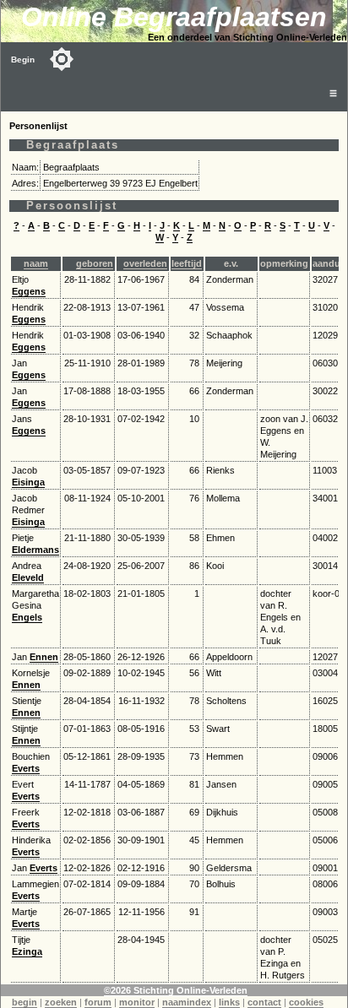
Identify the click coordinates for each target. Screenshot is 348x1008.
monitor (137, 1002)
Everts (26, 768)
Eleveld (28, 577)
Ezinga (27, 951)
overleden (145, 263)
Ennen (44, 657)
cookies (306, 1002)
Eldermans (35, 550)
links (229, 1002)
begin (24, 1002)
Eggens (29, 291)
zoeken (61, 1002)
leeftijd (186, 263)
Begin (23, 59)
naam (36, 263)
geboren (94, 263)
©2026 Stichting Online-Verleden (175, 990)
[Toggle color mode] (62, 59)
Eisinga (28, 482)
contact (264, 1002)
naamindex (186, 1002)
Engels (27, 617)
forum (97, 1002)
